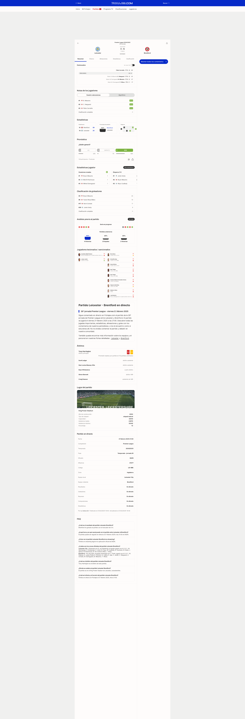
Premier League (128, 443)
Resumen (81, 59)
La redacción (85, 511)
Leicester (115, 338)
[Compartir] (167, 43)
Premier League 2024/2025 (122, 42)
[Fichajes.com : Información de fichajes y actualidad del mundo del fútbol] (122, 3)
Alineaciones (103, 59)
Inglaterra (130, 472)
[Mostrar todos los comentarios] (129, 159)
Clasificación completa (86, 112)
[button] (78, 3)
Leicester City (128, 477)
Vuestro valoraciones (93, 95)
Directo (91, 59)
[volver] (78, 43)
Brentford (125, 338)
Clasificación (130, 59)
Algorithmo (122, 95)
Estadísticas (116, 59)
